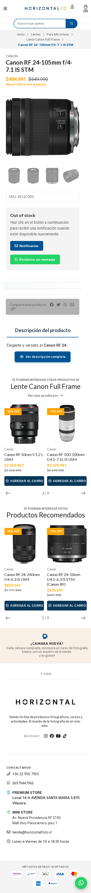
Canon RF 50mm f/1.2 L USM (23, 457)
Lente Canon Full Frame (43, 39)
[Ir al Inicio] (45, 8)
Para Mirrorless (58, 34)
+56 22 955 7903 (25, 774)
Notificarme (28, 246)
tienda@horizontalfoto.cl (32, 832)
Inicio (21, 34)
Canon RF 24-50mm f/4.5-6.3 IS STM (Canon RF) (63, 579)
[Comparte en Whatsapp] (65, 305)
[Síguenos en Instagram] (45, 736)
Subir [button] (47, 673)
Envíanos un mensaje (36, 259)
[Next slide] (71, 127)
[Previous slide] (13, 127)
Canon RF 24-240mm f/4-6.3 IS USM (22, 577)
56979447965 (23, 783)
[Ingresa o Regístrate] (72, 7)
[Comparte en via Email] (72, 305)
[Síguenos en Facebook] (52, 736)
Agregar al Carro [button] (26, 481)
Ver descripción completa (45, 357)
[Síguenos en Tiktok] (64, 736)
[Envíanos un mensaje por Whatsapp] (81, 883)
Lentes (36, 34)
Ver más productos (43, 395)
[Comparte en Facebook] (51, 305)
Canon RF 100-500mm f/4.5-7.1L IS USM (66, 457)
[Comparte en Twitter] (58, 305)
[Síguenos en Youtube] (58, 736)
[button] (13, 309)
